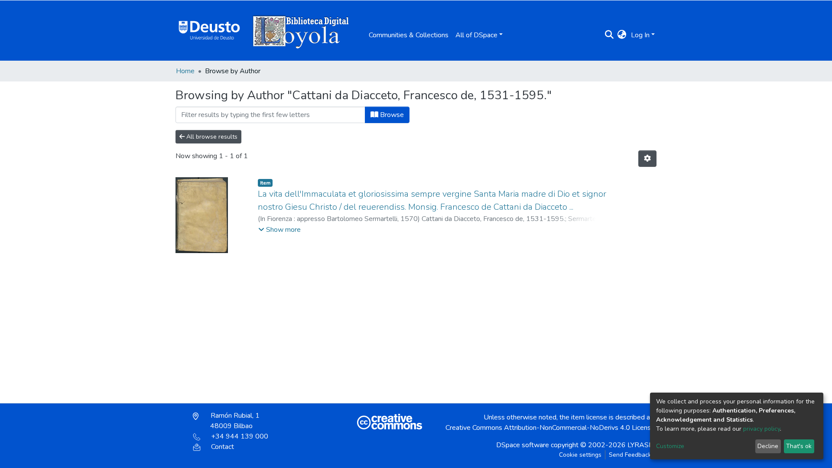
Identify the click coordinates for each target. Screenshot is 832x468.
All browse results (211, 137)
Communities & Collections (408, 35)
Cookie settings (580, 455)
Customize (670, 446)
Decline (767, 446)
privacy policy (761, 429)
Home (185, 71)
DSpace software (522, 445)
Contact (222, 447)
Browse (391, 115)
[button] (622, 35)
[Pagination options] (647, 158)
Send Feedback (630, 455)
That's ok (799, 446)
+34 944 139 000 (239, 436)
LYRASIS (641, 445)
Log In (640, 35)
